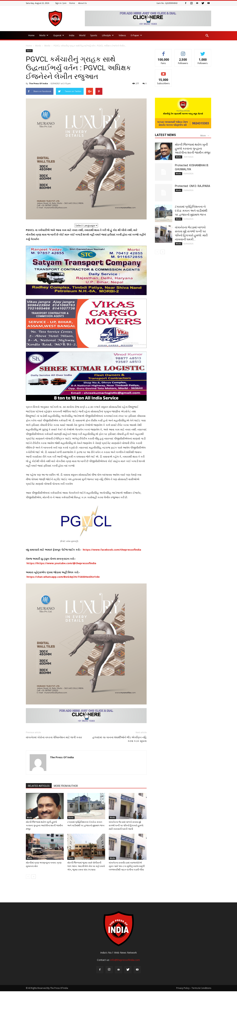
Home (72, 3)
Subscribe (163, 72)
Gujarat (57, 35)
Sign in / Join (60, 3)
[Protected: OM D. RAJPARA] (163, 192)
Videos (122, 35)
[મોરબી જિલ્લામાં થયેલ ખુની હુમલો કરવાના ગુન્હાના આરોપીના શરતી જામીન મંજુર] (45, 806)
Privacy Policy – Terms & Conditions (193, 988)
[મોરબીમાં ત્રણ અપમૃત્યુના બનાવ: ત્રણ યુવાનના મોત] (45, 847)
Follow (183, 52)
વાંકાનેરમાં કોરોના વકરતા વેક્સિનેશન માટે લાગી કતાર (54, 737)
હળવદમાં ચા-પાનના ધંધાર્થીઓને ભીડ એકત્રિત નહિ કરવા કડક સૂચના (119, 739)
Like (164, 52)
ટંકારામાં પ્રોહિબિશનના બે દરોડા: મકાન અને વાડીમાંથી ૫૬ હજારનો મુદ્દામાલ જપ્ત (191, 210)
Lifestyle (106, 35)
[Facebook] (185, 3)
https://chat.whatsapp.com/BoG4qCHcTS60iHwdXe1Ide (63, 576)
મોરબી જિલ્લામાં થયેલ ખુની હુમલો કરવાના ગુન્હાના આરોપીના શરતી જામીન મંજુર (44, 825)
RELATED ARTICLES (39, 785)
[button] (207, 36)
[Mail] (197, 3)
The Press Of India (38, 83)
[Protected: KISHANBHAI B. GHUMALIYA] (163, 172)
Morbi (42, 35)
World (82, 35)
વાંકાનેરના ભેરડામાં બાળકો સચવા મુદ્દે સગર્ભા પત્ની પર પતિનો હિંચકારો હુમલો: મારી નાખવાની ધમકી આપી (126, 825)
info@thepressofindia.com (125, 960)
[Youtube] (208, 3)
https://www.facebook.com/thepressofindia (112, 549)
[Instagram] (191, 3)
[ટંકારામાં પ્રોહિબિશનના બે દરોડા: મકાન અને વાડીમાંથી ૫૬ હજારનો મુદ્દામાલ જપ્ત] (86, 806)
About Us (82, 3)
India (71, 35)
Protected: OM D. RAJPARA (192, 186)
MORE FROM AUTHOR (66, 785)
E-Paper (135, 35)
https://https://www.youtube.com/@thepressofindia (61, 563)
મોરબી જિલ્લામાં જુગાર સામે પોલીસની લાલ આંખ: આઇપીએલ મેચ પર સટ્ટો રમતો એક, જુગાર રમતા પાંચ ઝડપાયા (86, 866)
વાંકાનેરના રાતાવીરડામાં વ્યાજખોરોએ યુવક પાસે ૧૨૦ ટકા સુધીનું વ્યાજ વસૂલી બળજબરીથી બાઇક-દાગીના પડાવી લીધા (127, 866)
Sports (93, 35)
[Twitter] (202, 3)
